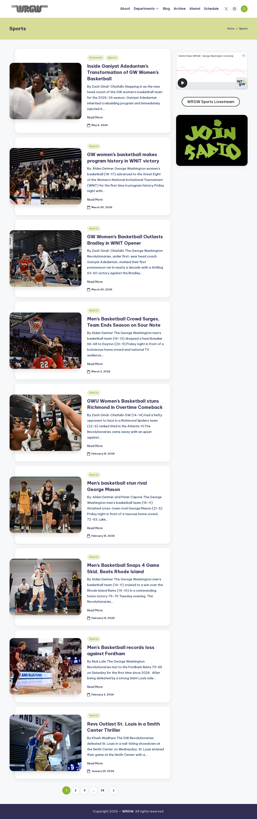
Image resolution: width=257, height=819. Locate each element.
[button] (113, 790)
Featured (95, 57)
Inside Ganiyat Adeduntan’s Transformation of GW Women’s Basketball (123, 72)
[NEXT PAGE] (113, 790)
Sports (112, 57)
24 (102, 790)
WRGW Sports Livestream (210, 101)
